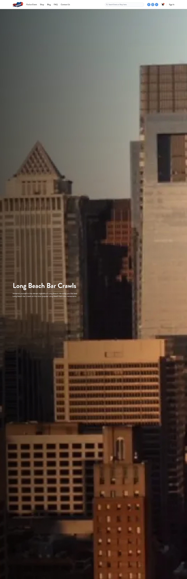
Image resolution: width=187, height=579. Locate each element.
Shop (42, 4)
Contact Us (65, 4)
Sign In (171, 4)
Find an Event (31, 4)
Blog (49, 4)
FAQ (56, 4)
